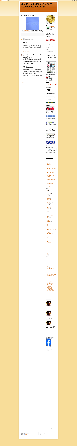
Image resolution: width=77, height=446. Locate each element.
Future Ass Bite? (48, 186)
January (48, 267)
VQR (47, 216)
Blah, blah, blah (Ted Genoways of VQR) (51, 168)
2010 (47, 255)
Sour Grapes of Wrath (49, 184)
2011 (47, 254)
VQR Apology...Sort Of (49, 169)
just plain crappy (48, 203)
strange (47, 194)
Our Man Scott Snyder (49, 167)
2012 (47, 253)
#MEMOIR (48, 237)
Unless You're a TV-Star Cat (50, 288)
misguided (48, 189)
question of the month (49, 199)
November (48, 258)
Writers (47, 241)
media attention (48, 206)
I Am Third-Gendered (49, 176)
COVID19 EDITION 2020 (49, 202)
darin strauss (48, 217)
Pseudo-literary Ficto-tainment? (50, 172)
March (48, 265)
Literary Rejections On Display (49, 338)
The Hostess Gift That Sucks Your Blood (51, 274)
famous (47, 190)
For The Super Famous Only (50, 280)
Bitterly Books (24, 53)
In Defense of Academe (49, 171)
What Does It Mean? (49, 281)
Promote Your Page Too (48, 346)
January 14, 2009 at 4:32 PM (26, 64)
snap (47, 236)
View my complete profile (49, 31)
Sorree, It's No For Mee (49, 282)
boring (47, 191)
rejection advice (48, 208)
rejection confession (49, 193)
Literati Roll (48, 182)
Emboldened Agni (49, 164)
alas (47, 212)
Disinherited (48, 231)
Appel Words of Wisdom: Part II (50, 289)
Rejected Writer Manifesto (49, 173)
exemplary (48, 195)
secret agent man (48, 220)
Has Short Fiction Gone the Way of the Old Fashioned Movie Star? (51, 174)
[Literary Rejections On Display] (48, 345)
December (48, 257)
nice (47, 225)
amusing (48, 197)
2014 (47, 252)
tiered (47, 226)
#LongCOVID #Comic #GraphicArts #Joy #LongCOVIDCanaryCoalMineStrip (51, 229)
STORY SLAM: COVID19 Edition (50, 240)
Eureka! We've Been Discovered (50, 175)
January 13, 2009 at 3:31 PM (26, 40)
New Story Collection (49, 221)
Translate (26, 434)
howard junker (48, 222)
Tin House (48, 232)
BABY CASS (48, 238)
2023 (47, 245)
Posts (47, 349)
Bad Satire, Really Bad (49, 287)
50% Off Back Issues (49, 163)
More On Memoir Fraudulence (50, 290)
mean (47, 211)
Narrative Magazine (49, 213)
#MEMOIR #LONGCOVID (49, 233)
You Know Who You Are (49, 162)
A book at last (48, 198)
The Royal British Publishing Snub (51, 283)
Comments (48, 350)
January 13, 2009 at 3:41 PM (26, 51)
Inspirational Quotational (50, 271)
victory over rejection (49, 207)
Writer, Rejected (52, 26)
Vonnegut (48, 228)
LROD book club (48, 224)
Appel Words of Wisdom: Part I (50, 291)
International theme (26, 30)
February (48, 266)
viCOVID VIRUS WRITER (49, 242)
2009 (47, 256)
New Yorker (48, 204)
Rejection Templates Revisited (50, 183)
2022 (47, 246)
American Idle (48, 272)
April (48, 264)
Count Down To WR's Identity (50, 215)
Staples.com (51, 429)
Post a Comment (23, 82)
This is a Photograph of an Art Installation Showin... (50, 275)
